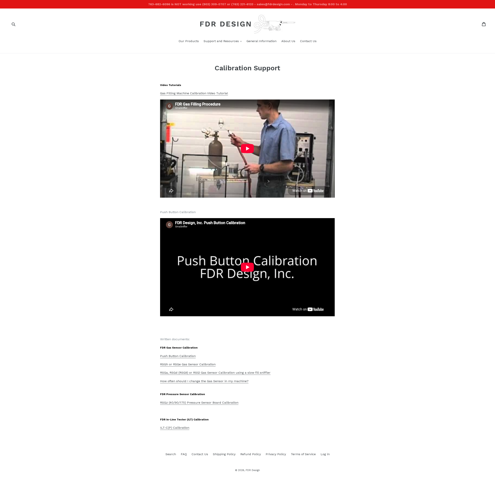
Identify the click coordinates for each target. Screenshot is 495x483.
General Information (262, 41)
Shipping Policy (224, 454)
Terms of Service (303, 454)
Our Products (189, 41)
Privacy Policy (276, 454)
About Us (288, 41)
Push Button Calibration (178, 356)
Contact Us (308, 41)
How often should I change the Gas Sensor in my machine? (204, 381)
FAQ (184, 454)
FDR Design (253, 470)
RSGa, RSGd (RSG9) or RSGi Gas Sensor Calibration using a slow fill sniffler (215, 372)
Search (171, 454)
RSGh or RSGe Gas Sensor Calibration (188, 364)
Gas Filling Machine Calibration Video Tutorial (194, 93)
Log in (325, 454)
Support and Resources (224, 41)
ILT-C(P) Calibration (174, 427)
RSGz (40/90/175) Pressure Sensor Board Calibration (199, 402)
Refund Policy (250, 454)
